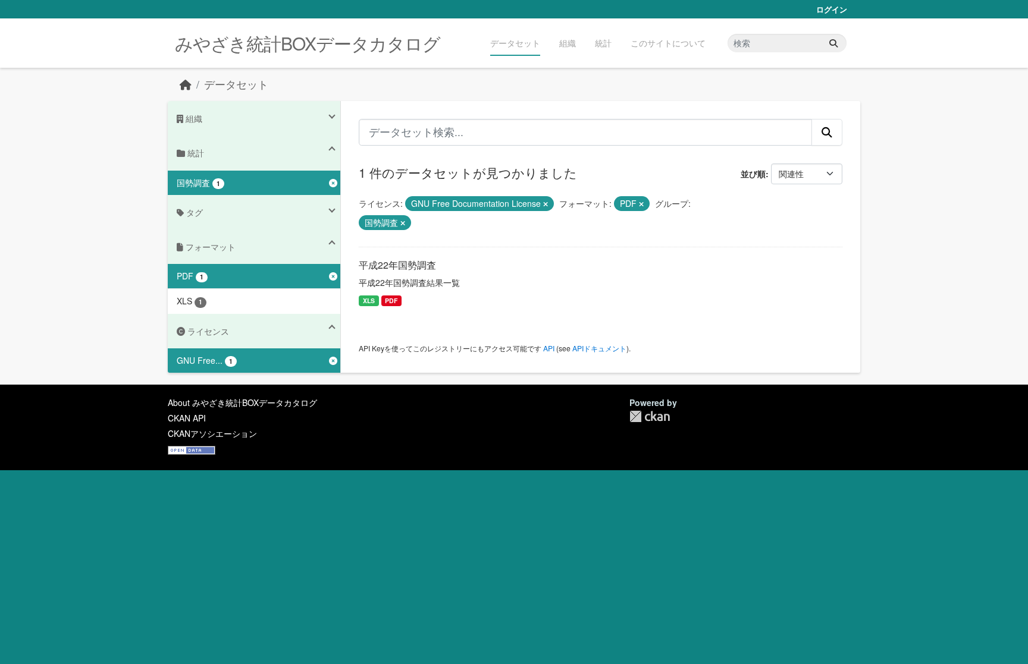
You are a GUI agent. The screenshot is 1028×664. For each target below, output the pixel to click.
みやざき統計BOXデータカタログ (307, 43)
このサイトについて (668, 43)
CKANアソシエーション (212, 433)
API (548, 348)
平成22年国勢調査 (397, 265)
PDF (391, 300)
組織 (567, 43)
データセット (515, 43)
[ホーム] (186, 84)
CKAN (649, 416)
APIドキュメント (599, 348)
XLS (369, 300)
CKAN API (187, 418)
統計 (603, 43)
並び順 (753, 174)
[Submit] (833, 43)
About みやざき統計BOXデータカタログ (242, 402)
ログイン (831, 9)
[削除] (545, 204)
